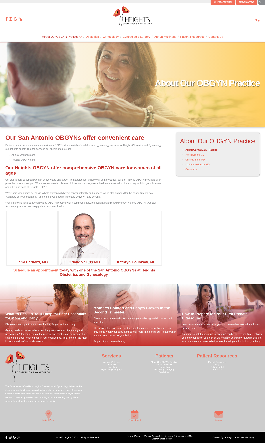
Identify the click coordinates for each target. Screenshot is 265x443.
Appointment (135, 420)
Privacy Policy (133, 436)
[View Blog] (20, 19)
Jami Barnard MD (194, 154)
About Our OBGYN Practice (60, 36)
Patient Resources (192, 36)
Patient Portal (217, 367)
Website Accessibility (154, 436)
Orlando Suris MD (195, 159)
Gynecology (111, 36)
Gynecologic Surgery (136, 36)
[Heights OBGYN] (132, 31)
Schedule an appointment (35, 270)
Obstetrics (92, 36)
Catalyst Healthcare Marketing (240, 437)
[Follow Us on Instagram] (10, 19)
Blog (257, 20)
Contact (218, 420)
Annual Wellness (165, 36)
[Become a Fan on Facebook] (6, 19)
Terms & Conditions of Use (180, 436)
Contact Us (215, 36)
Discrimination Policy (162, 438)
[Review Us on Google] (15, 19)
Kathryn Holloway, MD (197, 164)
